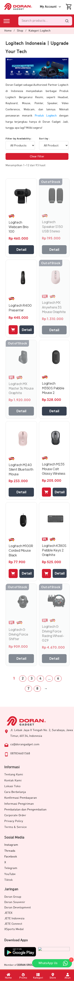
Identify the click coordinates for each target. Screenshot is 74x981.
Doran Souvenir (14, 902)
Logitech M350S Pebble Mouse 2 (53, 388)
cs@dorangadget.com (24, 744)
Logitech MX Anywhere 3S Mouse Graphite (54, 307)
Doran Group (12, 896)
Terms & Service (15, 827)
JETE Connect (13, 923)
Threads (9, 850)
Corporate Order (15, 815)
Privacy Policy (13, 821)
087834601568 (20, 753)
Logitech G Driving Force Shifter (18, 634)
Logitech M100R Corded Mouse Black (21, 550)
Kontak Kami (13, 780)
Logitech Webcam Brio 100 (19, 227)
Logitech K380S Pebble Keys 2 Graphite (54, 550)
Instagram (11, 844)
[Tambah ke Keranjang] (13, 329)
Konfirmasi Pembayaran (20, 797)
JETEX (8, 912)
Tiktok (8, 879)
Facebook (10, 856)
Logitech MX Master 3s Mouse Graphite (21, 388)
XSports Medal (14, 929)
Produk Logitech (46, 115)
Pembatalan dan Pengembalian (25, 809)
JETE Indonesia (14, 918)
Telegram (10, 868)
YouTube (10, 874)
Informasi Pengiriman (19, 803)
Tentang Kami (13, 774)
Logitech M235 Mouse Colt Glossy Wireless (53, 469)
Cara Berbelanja (15, 792)
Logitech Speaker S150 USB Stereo (52, 226)
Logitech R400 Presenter (20, 307)
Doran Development (17, 907)
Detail (21, 249)
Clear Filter (37, 156)
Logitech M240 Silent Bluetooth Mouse (21, 469)
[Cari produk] (67, 21)
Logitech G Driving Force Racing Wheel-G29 (53, 633)
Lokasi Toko (12, 786)
